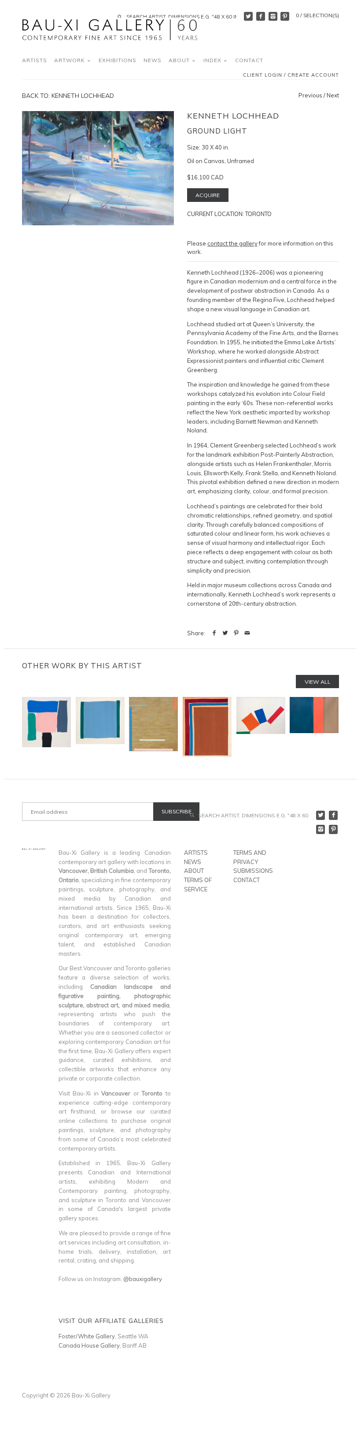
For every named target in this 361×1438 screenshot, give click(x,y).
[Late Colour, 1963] (314, 726)
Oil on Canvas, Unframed (220, 160)
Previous (310, 95)
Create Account (313, 75)
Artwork (70, 60)
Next (333, 95)
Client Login (262, 75)
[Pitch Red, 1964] (260, 726)
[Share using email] (247, 633)
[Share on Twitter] (225, 633)
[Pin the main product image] (236, 633)
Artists (34, 60)
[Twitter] (248, 16)
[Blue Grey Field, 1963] (100, 726)
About (180, 60)
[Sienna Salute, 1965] (207, 726)
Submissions (253, 870)
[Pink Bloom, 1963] (46, 726)
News (153, 60)
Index (213, 60)
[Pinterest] (284, 16)
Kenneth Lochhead (233, 116)
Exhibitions (117, 60)
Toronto (258, 213)
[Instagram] (273, 16)
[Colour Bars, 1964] (153, 726)
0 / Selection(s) (317, 15)
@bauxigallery (142, 1278)
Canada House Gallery (89, 1345)
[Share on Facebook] (214, 633)
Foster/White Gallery (87, 1336)
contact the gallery (232, 243)
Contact (249, 60)
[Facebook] (260, 16)
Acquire (207, 195)
